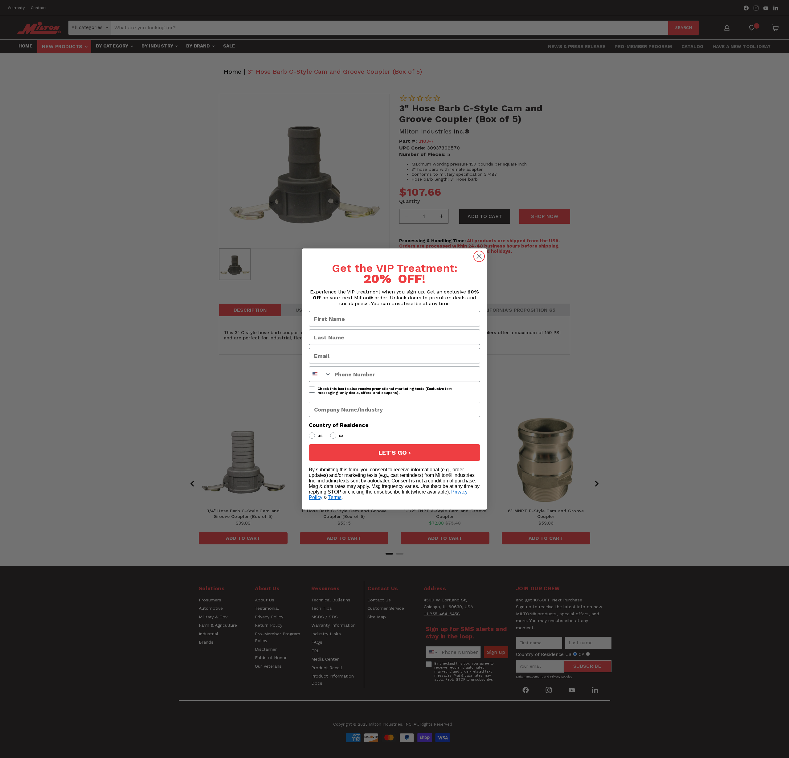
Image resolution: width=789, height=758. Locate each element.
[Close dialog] (479, 256)
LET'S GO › (394, 452)
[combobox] (320, 374)
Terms (334, 497)
